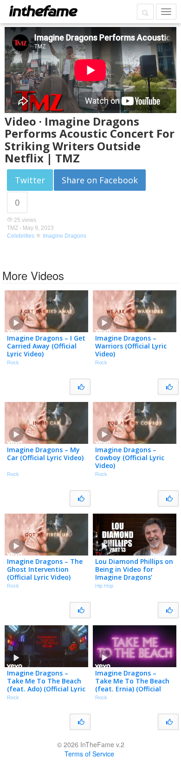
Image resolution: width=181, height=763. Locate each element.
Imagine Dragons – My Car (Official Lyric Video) (45, 453)
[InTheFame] (43, 10)
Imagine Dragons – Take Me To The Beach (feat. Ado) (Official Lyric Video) (46, 685)
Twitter (30, 180)
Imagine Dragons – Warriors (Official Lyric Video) (131, 346)
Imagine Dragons (64, 236)
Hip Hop (104, 586)
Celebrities (20, 236)
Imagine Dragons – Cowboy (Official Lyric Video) (129, 457)
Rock (13, 362)
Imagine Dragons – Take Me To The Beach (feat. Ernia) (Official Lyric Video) (132, 685)
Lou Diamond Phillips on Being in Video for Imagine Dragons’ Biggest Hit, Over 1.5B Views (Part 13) (134, 577)
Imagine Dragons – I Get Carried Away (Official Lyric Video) (46, 346)
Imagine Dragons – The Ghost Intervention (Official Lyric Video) (45, 569)
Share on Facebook (100, 180)
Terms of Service (89, 753)
